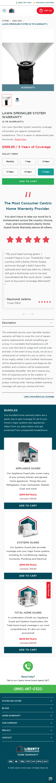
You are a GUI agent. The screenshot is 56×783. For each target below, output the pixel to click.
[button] (28, 666)
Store (5, 21)
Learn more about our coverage (39, 396)
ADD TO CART (28, 181)
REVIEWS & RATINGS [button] (45, 2)
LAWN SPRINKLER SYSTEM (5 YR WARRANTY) (25, 24)
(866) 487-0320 (28, 689)
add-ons (17, 21)
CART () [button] (48, 10)
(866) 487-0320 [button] (24, 2)
